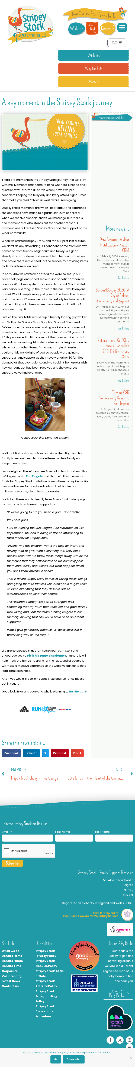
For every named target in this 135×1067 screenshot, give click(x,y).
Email (6, 832)
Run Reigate (35, 476)
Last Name (102, 832)
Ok (55, 1059)
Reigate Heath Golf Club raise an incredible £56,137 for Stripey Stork (113, 348)
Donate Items (12, 956)
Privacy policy (74, 1059)
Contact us (10, 986)
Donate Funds (12, 961)
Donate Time (11, 966)
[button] (122, 27)
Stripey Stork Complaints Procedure (45, 1011)
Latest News (11, 981)
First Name (62, 832)
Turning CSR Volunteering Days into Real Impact (114, 398)
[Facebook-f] (110, 1040)
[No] (130, 1057)
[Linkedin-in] (129, 1047)
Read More (123, 278)
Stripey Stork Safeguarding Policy (46, 996)
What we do (11, 951)
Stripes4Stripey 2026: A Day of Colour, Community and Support (112, 295)
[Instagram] (129, 1040)
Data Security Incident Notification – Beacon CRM (114, 245)
